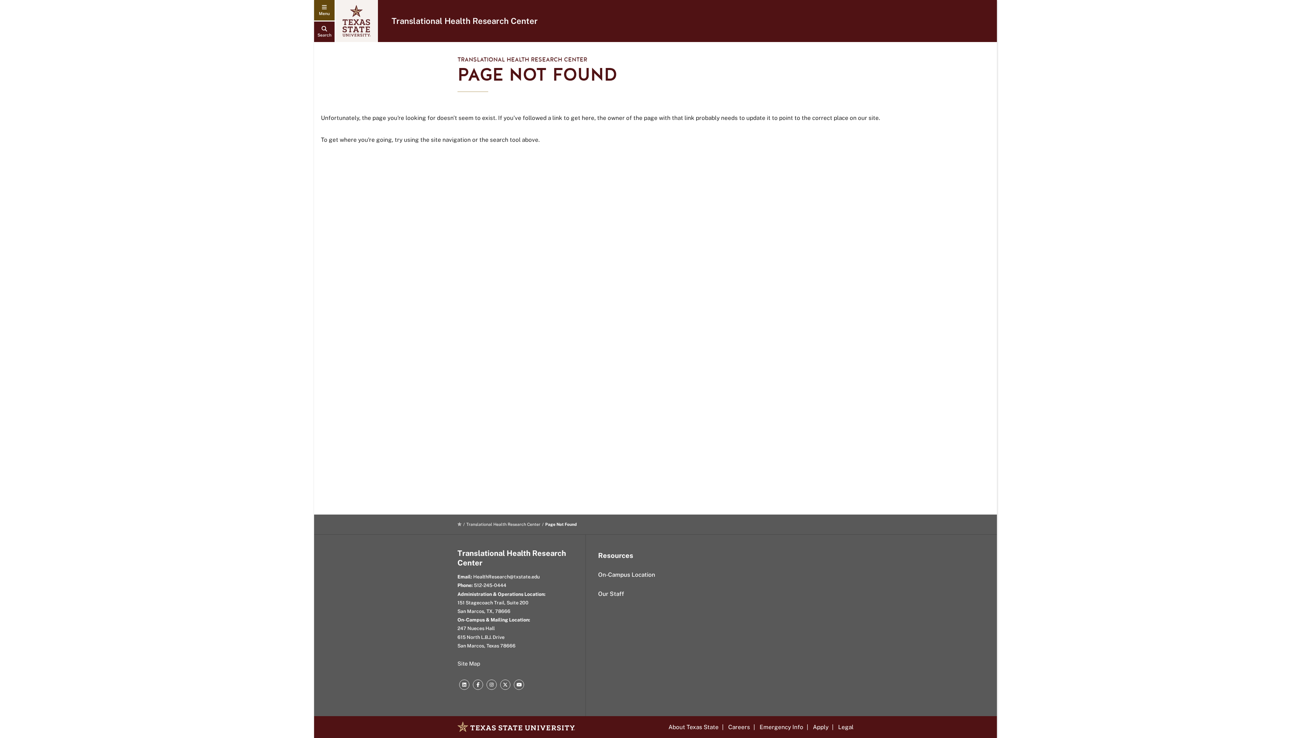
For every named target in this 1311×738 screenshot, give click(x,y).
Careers (739, 727)
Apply (821, 727)
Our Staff (611, 593)
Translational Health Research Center (465, 21)
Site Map (468, 663)
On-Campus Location (626, 574)
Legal (846, 727)
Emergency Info (781, 727)
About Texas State (693, 727)
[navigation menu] (324, 10)
